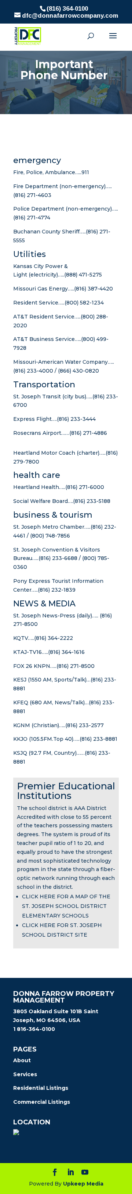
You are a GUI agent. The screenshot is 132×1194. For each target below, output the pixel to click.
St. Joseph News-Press (44, 615)
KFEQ (20, 702)
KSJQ (20, 753)
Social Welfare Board (40, 501)
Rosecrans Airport (37, 433)
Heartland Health (36, 487)
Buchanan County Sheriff (46, 231)
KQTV (20, 638)
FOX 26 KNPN (31, 666)
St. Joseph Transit (37, 396)
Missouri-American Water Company (60, 362)
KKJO (20, 739)
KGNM (21, 725)
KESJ (19, 679)
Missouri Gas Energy (40, 288)
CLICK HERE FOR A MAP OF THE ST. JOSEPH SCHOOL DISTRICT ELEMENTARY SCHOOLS (66, 906)
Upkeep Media (82, 1183)
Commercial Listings (41, 1102)
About (22, 1060)
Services (25, 1074)
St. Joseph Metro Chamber (48, 527)
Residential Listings (40, 1088)
